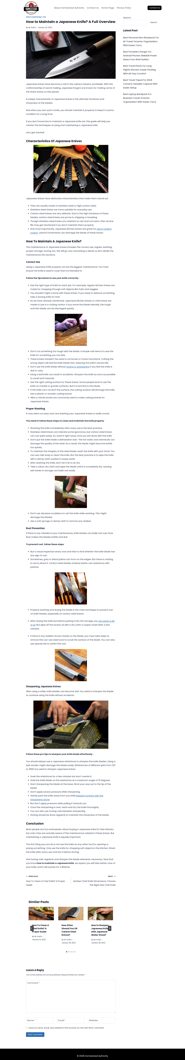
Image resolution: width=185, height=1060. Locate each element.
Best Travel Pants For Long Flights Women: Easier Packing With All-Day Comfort (139, 69)
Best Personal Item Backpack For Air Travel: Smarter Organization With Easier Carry (141, 41)
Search (127, 17)
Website (93, 1020)
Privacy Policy (124, 7)
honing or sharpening (78, 366)
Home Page (107, 7)
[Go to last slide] (32, 928)
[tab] (66, 951)
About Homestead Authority (69, 7)
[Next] (109, 928)
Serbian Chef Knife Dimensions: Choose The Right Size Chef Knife (94, 880)
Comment (33, 982)
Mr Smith (32, 27)
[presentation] (41, 913)
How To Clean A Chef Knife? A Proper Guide (45, 880)
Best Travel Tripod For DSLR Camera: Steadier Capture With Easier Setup (140, 84)
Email (62, 1020)
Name (31, 1020)
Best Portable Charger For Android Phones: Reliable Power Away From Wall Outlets (140, 55)
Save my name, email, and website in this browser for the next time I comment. (66, 1028)
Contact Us (93, 7)
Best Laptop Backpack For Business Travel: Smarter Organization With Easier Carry (139, 98)
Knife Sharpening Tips (36, 17)
